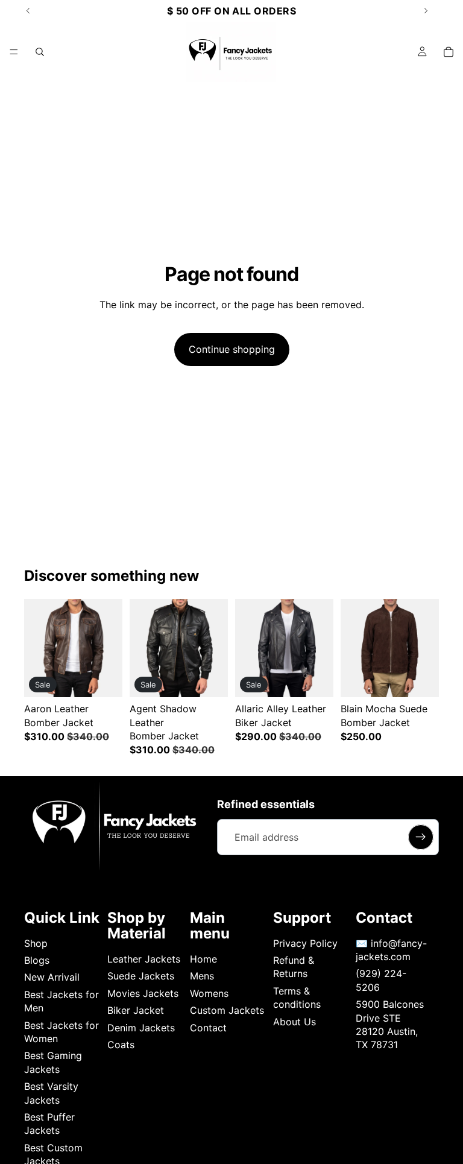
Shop (36, 943)
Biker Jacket (135, 1010)
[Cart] (448, 52)
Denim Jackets (141, 1028)
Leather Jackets (143, 959)
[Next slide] (109, 648)
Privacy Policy (305, 943)
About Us (294, 1022)
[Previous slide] (37, 648)
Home (203, 959)
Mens (202, 976)
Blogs (36, 960)
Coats (120, 1045)
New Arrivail (52, 977)
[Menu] (14, 52)
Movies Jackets (142, 993)
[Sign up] (420, 837)
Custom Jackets (227, 1010)
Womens (209, 993)
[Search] (40, 52)
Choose (114, 678)
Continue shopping (232, 349)
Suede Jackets (140, 976)
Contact (208, 1028)
